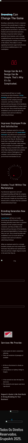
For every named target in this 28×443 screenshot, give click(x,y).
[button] (14, 5)
